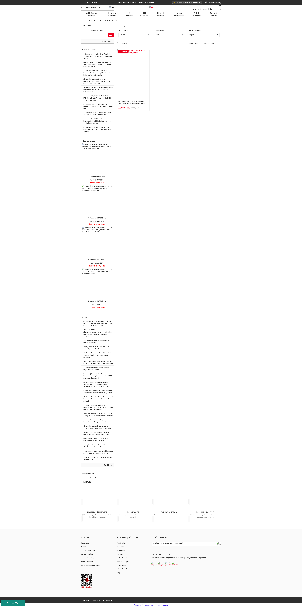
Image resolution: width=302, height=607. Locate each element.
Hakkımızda (85, 543)
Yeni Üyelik (121, 543)
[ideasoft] (138, 605)
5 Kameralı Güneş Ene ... (97, 176)
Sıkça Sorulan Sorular (89, 550)
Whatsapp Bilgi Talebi (14, 603)
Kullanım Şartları (87, 554)
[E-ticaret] (151, 605)
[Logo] (152, 7)
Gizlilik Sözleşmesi (87, 561)
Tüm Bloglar (108, 465)
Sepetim (120, 554)
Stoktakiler (123, 43)
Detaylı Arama (107, 41)
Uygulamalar (121, 565)
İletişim (83, 547)
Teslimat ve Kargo (123, 558)
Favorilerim (121, 550)
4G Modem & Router (111, 21)
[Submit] (219, 544)
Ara (110, 35)
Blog (118, 573)
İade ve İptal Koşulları (89, 558)
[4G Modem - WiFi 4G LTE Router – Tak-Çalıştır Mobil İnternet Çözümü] (133, 74)
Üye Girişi (120, 547)
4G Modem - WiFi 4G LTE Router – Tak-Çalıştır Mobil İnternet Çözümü (131, 102)
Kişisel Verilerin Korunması (90, 565)
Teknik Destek (122, 569)
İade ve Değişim (123, 561)
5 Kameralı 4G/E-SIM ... (97, 218)
